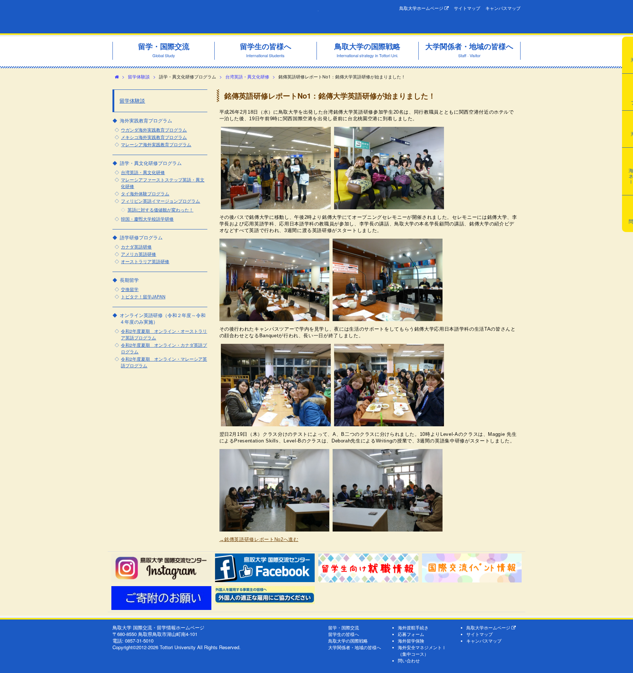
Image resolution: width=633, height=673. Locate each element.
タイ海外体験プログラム (145, 193)
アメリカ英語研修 (138, 254)
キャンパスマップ (503, 8)
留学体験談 (139, 76)
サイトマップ (467, 8)
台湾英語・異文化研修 (247, 76)
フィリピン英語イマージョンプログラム (160, 201)
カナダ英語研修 (136, 247)
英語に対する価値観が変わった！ (160, 210)
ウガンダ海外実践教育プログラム (154, 130)
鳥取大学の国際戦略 (348, 641)
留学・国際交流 (343, 627)
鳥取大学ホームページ (421, 8)
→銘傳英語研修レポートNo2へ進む (259, 539)
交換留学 (129, 289)
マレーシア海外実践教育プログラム (156, 144)
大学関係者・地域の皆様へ (354, 647)
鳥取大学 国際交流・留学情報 (215, 17)
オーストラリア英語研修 (145, 261)
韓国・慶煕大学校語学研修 (147, 219)
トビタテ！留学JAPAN (143, 296)
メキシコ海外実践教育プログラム (154, 137)
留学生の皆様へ (343, 634)
